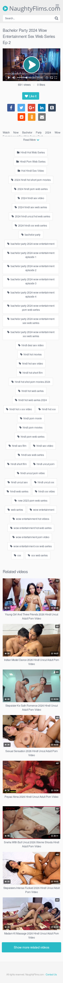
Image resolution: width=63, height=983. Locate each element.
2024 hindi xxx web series (32, 225)
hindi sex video (44, 446)
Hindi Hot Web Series (32, 152)
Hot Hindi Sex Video (32, 171)
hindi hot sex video (32, 363)
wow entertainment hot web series (32, 528)
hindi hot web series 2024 (32, 400)
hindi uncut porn (45, 464)
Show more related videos (31, 947)
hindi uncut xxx (45, 482)
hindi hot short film (32, 373)
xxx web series (39, 555)
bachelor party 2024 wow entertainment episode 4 (32, 294)
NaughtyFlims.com (34, 8)
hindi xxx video (46, 491)
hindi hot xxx (48, 409)
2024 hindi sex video (32, 198)
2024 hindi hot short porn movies (32, 180)
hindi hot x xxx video (20, 409)
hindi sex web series (32, 455)
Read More (29, 140)
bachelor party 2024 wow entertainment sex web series (32, 321)
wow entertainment (43, 510)
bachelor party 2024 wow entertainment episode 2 (32, 268)
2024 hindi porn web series (32, 189)
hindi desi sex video (32, 345)
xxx (19, 555)
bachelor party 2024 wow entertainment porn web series (32, 308)
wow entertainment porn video (32, 537)
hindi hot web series (32, 391)
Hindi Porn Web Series (32, 161)
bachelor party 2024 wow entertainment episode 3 (32, 281)
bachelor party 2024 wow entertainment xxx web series (32, 334)
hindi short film (18, 464)
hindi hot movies (32, 354)
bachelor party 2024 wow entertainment (32, 244)
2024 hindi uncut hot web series (32, 216)
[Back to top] (57, 975)
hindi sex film (18, 446)
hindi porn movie (32, 418)
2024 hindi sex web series (32, 207)
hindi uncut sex (19, 482)
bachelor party (32, 234)
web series (16, 510)
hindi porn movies (32, 427)
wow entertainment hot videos (32, 519)
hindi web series (19, 491)
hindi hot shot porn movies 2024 (32, 382)
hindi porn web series (32, 436)
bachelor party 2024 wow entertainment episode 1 (32, 255)
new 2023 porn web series (32, 500)
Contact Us (51, 974)
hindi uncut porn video (32, 473)
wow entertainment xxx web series (32, 546)
